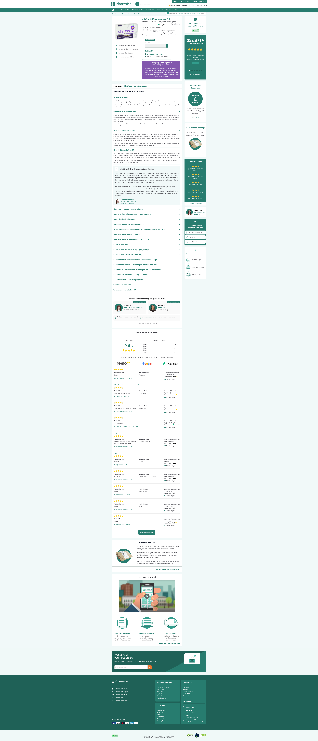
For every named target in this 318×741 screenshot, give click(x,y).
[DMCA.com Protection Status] (203, 735)
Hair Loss (160, 691)
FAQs (158, 714)
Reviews (185, 689)
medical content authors (146, 317)
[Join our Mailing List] (150, 667)
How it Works (161, 710)
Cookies (166, 733)
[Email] (179, 24)
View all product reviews (195, 203)
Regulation (152, 733)
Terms (143, 733)
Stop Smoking (161, 698)
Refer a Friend (187, 696)
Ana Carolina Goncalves (127, 199)
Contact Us (186, 687)
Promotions (186, 694)
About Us (160, 712)
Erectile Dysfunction (163, 687)
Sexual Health (161, 696)
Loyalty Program (188, 691)
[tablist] (147, 86)
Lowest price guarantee (154, 54)
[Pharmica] (128, 681)
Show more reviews (147, 532)
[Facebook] (172, 24)
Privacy (159, 733)
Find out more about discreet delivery (168, 569)
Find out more (195, 117)
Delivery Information (163, 721)
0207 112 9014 (202, 1)
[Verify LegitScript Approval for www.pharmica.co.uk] (197, 735)
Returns (173, 733)
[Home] (113, 14)
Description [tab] (117, 86)
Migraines (160, 694)
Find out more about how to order (169, 644)
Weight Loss (160, 689)
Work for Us (160, 719)
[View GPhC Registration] (195, 30)
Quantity (147, 43)
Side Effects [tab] (128, 86)
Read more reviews (195, 74)
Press (177, 733)
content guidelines (137, 319)
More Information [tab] (140, 86)
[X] (175, 24)
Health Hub (160, 717)
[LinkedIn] (177, 24)
